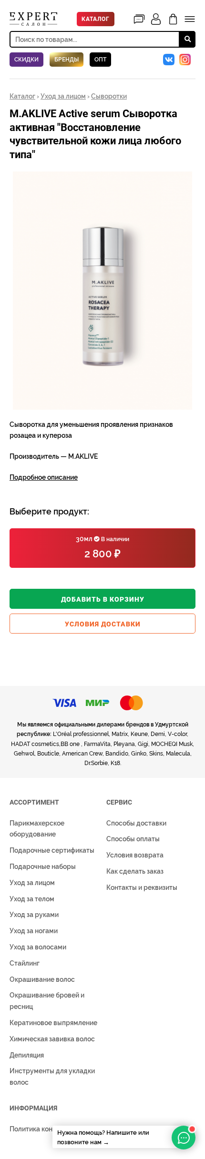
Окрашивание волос (42, 979)
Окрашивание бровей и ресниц (47, 1000)
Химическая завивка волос (52, 1039)
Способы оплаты (133, 839)
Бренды (66, 59)
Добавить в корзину (102, 599)
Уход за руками (34, 914)
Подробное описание (44, 477)
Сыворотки (109, 96)
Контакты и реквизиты (141, 887)
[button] (187, 180)
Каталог (96, 19)
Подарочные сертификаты (52, 850)
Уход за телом (32, 899)
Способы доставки (136, 823)
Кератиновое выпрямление (53, 1023)
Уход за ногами (34, 931)
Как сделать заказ (135, 871)
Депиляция (27, 1055)
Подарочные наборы (43, 866)
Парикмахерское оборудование (37, 828)
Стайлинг (25, 963)
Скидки (26, 59)
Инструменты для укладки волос (52, 1076)
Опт (100, 59)
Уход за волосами (38, 947)
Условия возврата (135, 855)
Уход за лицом (63, 96)
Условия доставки (103, 624)
